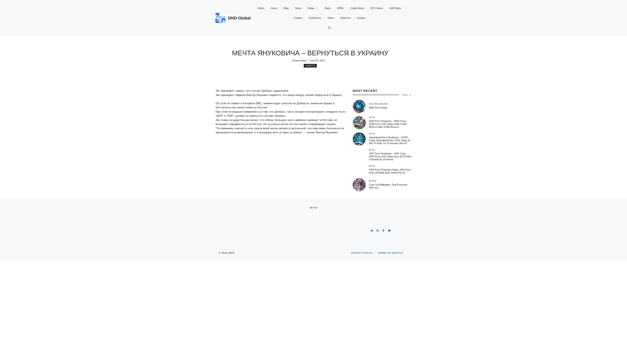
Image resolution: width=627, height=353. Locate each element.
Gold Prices (315, 18)
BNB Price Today (378, 107)
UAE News (395, 8)
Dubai (311, 8)
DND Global (239, 18)
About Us (345, 18)
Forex (331, 18)
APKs (340, 8)
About (328, 8)
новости (310, 66)
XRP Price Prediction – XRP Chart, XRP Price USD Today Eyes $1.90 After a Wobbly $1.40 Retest (390, 156)
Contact (298, 18)
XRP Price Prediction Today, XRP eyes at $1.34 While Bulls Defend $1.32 (390, 171)
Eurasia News (299, 60)
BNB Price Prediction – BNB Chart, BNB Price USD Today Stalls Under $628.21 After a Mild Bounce (388, 124)
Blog (286, 8)
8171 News (377, 8)
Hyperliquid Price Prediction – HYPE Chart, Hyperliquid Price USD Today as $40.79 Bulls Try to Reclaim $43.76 (390, 140)
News (298, 8)
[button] (329, 28)
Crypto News (357, 8)
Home (261, 8)
